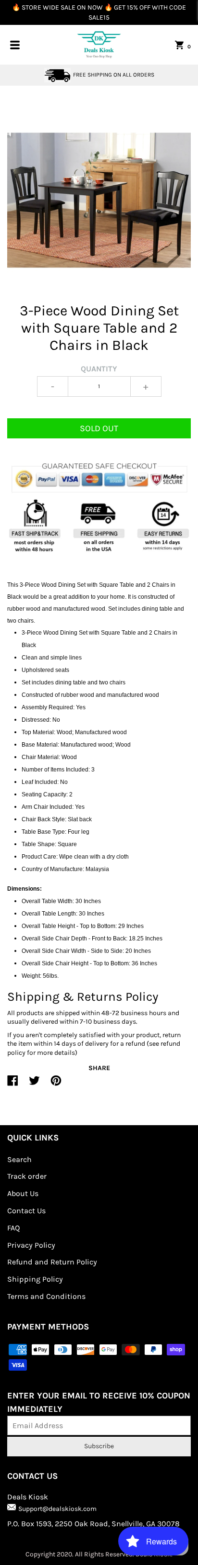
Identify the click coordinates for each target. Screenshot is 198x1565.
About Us (22, 1193)
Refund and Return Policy (52, 1261)
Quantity (99, 368)
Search (19, 1159)
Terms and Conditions (46, 1296)
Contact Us (26, 1210)
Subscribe (99, 1446)
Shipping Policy (35, 1279)
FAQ (13, 1227)
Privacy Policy (31, 1245)
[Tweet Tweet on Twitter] (34, 1084)
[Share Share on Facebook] (12, 1084)
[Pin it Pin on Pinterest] (56, 1084)
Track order (27, 1176)
